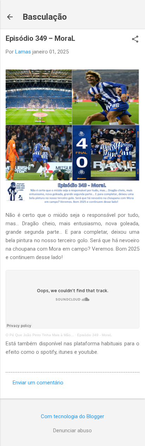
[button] (135, 40)
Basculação (45, 17)
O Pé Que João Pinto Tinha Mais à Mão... (40, 335)
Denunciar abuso (72, 430)
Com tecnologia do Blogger (72, 416)
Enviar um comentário (38, 382)
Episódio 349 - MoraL (94, 335)
